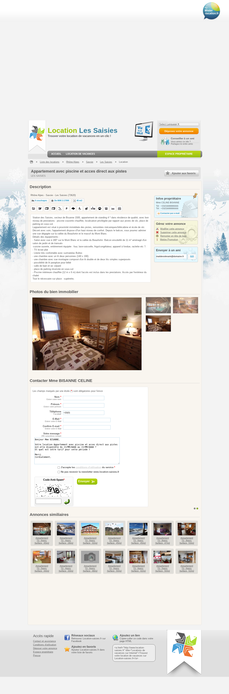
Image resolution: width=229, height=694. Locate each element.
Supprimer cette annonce (173, 232)
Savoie (89, 162)
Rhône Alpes (72, 162)
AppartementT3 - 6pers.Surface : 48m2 (90, 568)
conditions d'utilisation (88, 467)
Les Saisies (83, 130)
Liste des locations (49, 162)
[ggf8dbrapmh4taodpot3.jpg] (158, 305)
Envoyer (84, 481)
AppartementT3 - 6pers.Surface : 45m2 (42, 540)
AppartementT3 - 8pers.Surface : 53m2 (186, 540)
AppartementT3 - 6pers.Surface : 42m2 (138, 568)
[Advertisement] (22, 60)
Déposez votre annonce (178, 131)
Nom (54, 398)
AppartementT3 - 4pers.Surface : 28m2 (66, 540)
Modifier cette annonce (172, 228)
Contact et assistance (44, 641)
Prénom (52, 405)
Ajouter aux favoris (184, 173)
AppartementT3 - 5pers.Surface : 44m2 (42, 568)
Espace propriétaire (43, 652)
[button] (40, 200)
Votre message (51, 434)
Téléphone (55, 412)
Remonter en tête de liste (173, 236)
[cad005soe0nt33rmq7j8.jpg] (185, 305)
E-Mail (53, 420)
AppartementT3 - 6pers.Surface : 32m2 (90, 540)
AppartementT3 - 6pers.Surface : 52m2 (186, 568)
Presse (36, 655)
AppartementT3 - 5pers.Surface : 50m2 (162, 568)
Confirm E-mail (52, 427)
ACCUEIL (56, 154)
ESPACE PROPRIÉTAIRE (179, 154)
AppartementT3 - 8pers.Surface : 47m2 (162, 540)
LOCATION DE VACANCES (80, 154)
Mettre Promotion (169, 239)
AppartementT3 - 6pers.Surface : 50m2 (114, 568)
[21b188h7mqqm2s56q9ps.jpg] (158, 323)
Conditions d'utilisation (44, 644)
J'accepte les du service (88, 467)
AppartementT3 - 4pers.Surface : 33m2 (66, 568)
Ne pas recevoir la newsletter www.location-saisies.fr (90, 471)
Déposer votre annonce (45, 648)
